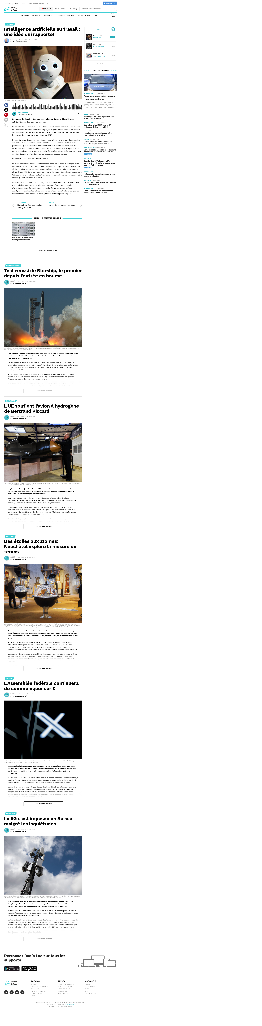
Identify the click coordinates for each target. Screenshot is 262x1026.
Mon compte (110, 3)
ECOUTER (47, 9)
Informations (62, 991)
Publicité (8, 3)
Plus (95, 15)
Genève (87, 984)
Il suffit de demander (65, 986)
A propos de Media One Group (38, 3)
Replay (74, 9)
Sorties (70, 15)
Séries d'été (49, 15)
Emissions (25, 15)
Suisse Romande (90, 986)
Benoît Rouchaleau (20, 42)
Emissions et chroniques (39, 986)
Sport (87, 991)
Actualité (36, 15)
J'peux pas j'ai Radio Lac (66, 989)
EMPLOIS (33, 995)
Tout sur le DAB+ (84, 15)
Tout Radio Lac (63, 993)
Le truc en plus (90, 993)
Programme (61, 9)
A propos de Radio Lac (38, 991)
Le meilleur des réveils (66, 984)
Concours (60, 15)
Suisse (87, 989)
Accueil (33, 984)
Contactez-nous (19, 3)
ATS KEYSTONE (18, 283)
